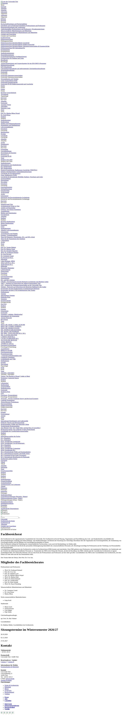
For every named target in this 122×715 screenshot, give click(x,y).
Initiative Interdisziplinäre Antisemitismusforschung (16, 172)
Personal (3, 20)
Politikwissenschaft (6, 405)
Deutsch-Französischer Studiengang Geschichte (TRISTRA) (19, 170)
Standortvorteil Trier (7, 204)
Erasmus (3, 309)
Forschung (4, 129)
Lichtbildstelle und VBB (8, 359)
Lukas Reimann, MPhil (8, 261)
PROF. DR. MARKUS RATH (10, 328)
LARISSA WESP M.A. (8, 337)
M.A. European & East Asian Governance (13, 455)
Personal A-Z (5, 154)
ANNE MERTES (6, 342)
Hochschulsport (9, 692)
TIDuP (3, 462)
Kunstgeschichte (6, 300)
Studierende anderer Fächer (9, 459)
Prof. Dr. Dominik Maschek (9, 251)
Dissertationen (5, 278)
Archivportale (5, 192)
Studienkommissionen (7, 53)
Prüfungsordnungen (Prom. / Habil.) (11, 498)
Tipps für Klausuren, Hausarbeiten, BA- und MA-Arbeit (18, 237)
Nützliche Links (5, 108)
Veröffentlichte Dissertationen (10, 508)
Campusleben (5, 240)
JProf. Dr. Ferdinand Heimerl (9, 252)
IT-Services (8, 690)
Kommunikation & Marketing (10, 667)
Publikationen (5, 292)
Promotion (4, 225)
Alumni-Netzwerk (6, 318)
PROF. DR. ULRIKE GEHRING (11, 326)
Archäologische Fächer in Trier (10, 206)
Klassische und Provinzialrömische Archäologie (15, 197)
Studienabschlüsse (6, 495)
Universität (4, 519)
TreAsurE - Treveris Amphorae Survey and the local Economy (19, 398)
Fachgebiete (4, 149)
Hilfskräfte (4, 266)
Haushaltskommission (7, 55)
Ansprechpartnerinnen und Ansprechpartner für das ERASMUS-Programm (23, 63)
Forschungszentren (6, 187)
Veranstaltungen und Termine (9, 79)
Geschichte (4, 135)
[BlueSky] (5, 713)
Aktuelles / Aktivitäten (7, 373)
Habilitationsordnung (7, 503)
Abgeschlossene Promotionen (10, 402)
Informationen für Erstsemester (10, 316)
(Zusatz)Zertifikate (6, 481)
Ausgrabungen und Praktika (9, 233)
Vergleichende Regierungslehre (10, 426)
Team (2, 110)
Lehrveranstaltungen (7, 127)
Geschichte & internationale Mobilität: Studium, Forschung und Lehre (22, 177)
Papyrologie (4, 364)
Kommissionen (5, 50)
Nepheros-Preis (5, 392)
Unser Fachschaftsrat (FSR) (9, 80)
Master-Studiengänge (7, 223)
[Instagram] (10, 713)
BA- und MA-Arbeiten (8, 280)
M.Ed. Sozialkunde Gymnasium (10, 448)
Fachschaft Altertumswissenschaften (11, 75)
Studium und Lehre (6, 160)
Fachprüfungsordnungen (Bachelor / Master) (14, 496)
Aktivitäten (4, 106)
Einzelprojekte (5, 190)
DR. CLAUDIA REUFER (9, 335)
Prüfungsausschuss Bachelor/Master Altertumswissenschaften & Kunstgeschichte (25, 46)
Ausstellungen (5, 211)
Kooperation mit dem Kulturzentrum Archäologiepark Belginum (20, 288)
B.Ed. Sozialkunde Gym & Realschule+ (13, 443)
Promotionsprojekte (6, 354)
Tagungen (4, 299)
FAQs (2, 227)
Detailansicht (5, 144)
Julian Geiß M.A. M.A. (8, 263)
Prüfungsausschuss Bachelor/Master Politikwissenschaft (17, 44)
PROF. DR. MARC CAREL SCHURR (13, 325)
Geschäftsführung (6, 151)
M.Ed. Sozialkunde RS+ (8, 450)
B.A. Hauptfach (5, 438)
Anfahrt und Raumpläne (8, 208)
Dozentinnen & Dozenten (8, 153)
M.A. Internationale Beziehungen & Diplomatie (15, 457)
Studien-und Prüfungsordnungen (10, 123)
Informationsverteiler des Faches (10, 436)
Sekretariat (4, 259)
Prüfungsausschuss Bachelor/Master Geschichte (15, 43)
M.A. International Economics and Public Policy (15, 453)
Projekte (3, 134)
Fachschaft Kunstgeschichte (9, 82)
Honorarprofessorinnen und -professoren (13, 27)
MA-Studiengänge (6, 168)
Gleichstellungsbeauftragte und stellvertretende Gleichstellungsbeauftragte (23, 68)
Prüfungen (4, 488)
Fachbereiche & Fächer (8, 521)
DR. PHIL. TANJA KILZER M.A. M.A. (13, 333)
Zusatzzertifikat (5, 386)
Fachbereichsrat (5, 37)
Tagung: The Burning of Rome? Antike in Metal (15, 376)
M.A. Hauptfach (6, 445)
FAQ (2, 393)
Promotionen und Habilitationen (10, 125)
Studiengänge (5, 122)
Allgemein (4, 12)
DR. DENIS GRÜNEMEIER (10, 331)
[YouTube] (7, 713)
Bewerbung (4, 319)
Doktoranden (5, 271)
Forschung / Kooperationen (9, 395)
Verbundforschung (6, 189)
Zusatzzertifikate (6, 178)
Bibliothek (8, 687)
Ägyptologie (4, 94)
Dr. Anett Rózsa (5, 115)
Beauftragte (4, 60)
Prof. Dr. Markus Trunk (8, 249)
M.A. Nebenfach (6, 447)
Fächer (3, 86)
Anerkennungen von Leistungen (10, 484)
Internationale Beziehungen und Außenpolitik (14, 421)
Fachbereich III (5, 522)
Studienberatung (6, 120)
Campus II (11, 662)
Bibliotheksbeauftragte (7, 65)
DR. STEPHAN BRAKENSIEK (11, 330)
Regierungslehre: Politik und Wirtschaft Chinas (15, 424)
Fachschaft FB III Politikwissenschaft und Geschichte (17, 84)
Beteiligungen (5, 132)
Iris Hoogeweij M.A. (7, 257)
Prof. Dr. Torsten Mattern (8, 247)
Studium (3, 117)
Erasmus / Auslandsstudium (9, 235)
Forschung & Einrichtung (8, 345)
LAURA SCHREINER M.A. (10, 338)
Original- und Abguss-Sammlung (11, 209)
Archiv (3, 142)
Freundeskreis (5, 215)
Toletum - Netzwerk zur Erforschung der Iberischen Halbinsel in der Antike (23, 287)
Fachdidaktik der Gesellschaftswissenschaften (14, 431)
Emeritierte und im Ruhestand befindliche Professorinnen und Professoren (23, 25)
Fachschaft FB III (6, 156)
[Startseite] (9, 1)
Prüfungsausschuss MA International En (13, 48)
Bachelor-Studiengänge (8, 221)
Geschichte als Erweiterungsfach (10, 173)
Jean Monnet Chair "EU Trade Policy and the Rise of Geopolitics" (21, 428)
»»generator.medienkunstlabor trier (11, 355)
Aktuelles (3, 8)
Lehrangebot (4, 383)
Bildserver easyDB (6, 350)
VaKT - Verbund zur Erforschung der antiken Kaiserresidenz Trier (21, 283)
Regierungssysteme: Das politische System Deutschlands (18, 429)
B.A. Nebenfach (6, 440)
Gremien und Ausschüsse (8, 34)
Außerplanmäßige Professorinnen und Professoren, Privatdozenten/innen (22, 29)
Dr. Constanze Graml (7, 256)
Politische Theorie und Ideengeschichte (12, 422)
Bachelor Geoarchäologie (8, 92)
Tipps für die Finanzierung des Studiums (13, 239)
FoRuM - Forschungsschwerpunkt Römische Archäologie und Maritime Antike (24, 282)
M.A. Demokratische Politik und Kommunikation (16, 452)
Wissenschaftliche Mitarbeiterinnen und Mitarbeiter (16, 31)
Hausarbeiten (5, 180)
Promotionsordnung (7, 502)
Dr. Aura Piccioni (6, 254)
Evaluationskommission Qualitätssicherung (14, 56)
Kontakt (3, 362)
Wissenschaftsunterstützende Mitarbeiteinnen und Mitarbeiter (19, 32)
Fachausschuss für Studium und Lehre (12, 58)
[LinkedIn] (13, 713)
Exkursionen (4, 196)
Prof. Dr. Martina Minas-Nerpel (10, 113)
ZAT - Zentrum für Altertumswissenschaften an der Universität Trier (21, 285)
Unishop (7, 694)
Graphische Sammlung (7, 357)
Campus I (4, 662)
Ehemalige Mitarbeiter (7, 268)
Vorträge (3, 294)
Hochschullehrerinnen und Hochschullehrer (14, 24)
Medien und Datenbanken (8, 213)
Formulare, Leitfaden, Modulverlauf (11, 314)
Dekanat (3, 19)
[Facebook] (2, 713)
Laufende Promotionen (8, 400)
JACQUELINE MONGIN (9, 340)
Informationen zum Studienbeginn (11, 165)
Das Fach (3, 98)
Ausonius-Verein (6, 105)
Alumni (3, 416)
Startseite (3, 7)
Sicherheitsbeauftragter (7, 70)
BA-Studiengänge (6, 166)
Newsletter (4, 182)
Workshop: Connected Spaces (10, 378)
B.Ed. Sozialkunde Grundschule (10, 441)
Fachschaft (4, 72)
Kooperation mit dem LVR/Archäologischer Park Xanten (18, 290)
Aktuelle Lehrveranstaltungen (10, 230)
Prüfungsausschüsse (7, 39)
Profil (2, 367)
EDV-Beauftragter (6, 67)
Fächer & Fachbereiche (12, 685)
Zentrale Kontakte (6, 680)
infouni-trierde (10, 678)
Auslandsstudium (6, 483)
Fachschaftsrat (5, 414)
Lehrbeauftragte (5, 270)
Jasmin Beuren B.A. (7, 264)
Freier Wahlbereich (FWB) (9, 175)
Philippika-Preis (5, 297)
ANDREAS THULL (7, 343)
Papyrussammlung (6, 404)
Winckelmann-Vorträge (8, 295)
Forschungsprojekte (7, 276)
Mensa (7, 689)
